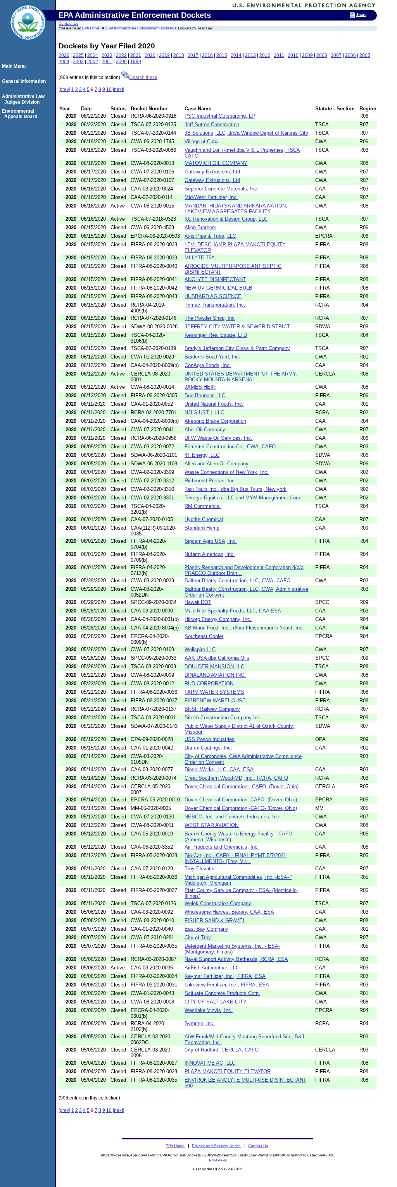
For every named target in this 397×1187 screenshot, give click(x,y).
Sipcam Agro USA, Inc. (211, 541)
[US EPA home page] (28, 44)
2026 (64, 55)
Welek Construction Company (218, 903)
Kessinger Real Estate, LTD (216, 335)
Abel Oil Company (205, 429)
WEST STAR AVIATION (211, 825)
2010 (293, 55)
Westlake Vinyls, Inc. (209, 1010)
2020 (150, 55)
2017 (193, 55)
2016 (207, 55)
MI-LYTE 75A (200, 258)
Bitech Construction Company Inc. (223, 717)
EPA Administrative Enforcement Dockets (139, 28)
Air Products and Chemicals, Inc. (222, 847)
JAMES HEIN (200, 387)
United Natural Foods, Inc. (214, 404)
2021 (135, 55)
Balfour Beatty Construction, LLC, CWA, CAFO (237, 580)
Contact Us (68, 23)
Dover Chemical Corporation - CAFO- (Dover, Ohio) (242, 786)
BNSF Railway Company (212, 709)
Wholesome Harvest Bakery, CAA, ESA (229, 912)
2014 (236, 55)
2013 (250, 55)
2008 (321, 55)
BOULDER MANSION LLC (214, 666)
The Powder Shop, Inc (210, 318)
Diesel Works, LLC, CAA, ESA (219, 769)
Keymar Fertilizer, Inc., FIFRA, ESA (225, 976)
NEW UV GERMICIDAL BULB (218, 288)
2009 (307, 55)
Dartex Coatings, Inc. (208, 748)
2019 (164, 55)
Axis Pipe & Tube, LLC (210, 236)
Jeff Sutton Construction (212, 124)
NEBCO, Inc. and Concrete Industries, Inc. (233, 817)
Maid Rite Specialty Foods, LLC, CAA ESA (233, 611)
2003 (78, 61)
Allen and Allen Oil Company (217, 464)
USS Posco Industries (210, 739)
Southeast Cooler (204, 636)
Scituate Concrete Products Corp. (222, 993)
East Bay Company (206, 929)
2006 (350, 55)
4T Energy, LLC (202, 455)
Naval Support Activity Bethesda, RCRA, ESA (236, 959)
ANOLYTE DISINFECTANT (215, 279)
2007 (336, 55)
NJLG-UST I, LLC (204, 412)
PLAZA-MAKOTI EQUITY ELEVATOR (228, 1071)
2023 (107, 55)
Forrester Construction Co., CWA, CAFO (230, 446)
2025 (78, 55)
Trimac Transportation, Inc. (215, 305)
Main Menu (15, 66)
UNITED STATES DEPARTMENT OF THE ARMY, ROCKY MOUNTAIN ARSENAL (241, 377)
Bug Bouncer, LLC (205, 395)
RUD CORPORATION (209, 683)
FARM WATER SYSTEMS (214, 692)
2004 (64, 61)
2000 (121, 61)
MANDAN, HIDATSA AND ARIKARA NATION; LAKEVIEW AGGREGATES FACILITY (236, 208)
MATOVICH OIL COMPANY (216, 163)
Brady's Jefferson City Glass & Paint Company (237, 348)
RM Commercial (203, 506)
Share (361, 15)
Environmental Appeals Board (20, 113)
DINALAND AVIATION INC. (215, 675)
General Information (25, 81)
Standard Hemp (202, 528)
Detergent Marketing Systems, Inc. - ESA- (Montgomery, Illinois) (232, 949)
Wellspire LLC (200, 649)
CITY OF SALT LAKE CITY (216, 1002)
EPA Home (91, 28)
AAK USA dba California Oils (217, 658)
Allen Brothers (200, 227)
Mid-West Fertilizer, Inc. (211, 197)
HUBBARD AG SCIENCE (213, 296)
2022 (121, 55)
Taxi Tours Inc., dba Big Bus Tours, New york (236, 489)
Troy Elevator (200, 868)
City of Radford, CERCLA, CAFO (222, 1050)
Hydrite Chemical (204, 519)
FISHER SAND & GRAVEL (215, 920)
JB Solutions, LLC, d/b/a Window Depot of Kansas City (246, 133)
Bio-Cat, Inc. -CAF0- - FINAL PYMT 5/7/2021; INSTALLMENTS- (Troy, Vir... (236, 858)
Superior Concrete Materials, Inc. (222, 189)
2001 (107, 61)
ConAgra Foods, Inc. (208, 365)
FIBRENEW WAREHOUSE (215, 700)
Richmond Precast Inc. (210, 481)
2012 (264, 55)
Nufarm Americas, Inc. (210, 554)
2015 (221, 55)
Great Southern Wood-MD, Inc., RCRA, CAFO (236, 778)
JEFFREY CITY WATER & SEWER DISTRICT (237, 326)
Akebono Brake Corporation (215, 421)
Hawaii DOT (198, 602)
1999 (135, 61)
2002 (92, 61)
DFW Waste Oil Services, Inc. (218, 438)
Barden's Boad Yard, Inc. (212, 357)
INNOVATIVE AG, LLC (210, 1063)
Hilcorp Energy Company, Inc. (218, 619)
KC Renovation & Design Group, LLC (226, 219)
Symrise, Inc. (200, 1023)
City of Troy (198, 937)
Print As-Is (218, 1160)
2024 (92, 55)
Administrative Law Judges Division (24, 99)
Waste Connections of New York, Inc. (227, 472)
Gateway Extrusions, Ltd (212, 172)
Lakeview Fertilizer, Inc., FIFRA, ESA (227, 985)
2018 (178, 55)
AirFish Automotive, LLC (212, 968)
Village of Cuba (202, 141)
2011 (279, 55)
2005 (364, 55)
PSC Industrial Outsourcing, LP (220, 116)
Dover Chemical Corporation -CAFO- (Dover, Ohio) (241, 800)
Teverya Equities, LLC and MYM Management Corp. (243, 498)
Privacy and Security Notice (216, 1146)
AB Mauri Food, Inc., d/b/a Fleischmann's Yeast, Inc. (244, 628)
